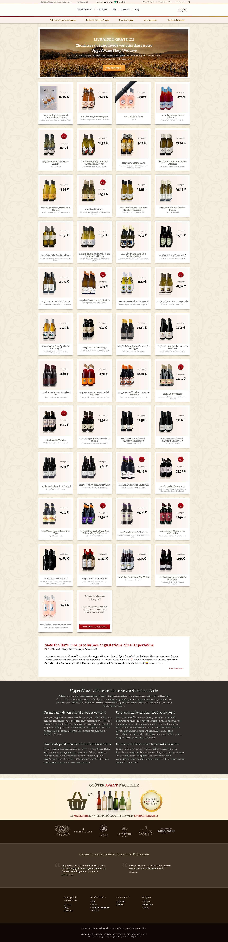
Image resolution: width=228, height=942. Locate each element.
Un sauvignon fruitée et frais (172, 304)
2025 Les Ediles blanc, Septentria (95, 300)
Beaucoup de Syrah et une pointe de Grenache (172, 398)
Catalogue (102, 9)
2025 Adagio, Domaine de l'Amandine (172, 116)
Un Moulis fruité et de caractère (55, 443)
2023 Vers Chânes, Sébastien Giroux (172, 209)
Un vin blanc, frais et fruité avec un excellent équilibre (133, 167)
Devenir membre (165, 2)
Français (179, 2)
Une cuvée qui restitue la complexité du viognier (95, 213)
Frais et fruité (55, 166)
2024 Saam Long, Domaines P (172, 255)
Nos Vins (68, 911)
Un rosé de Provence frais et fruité (56, 628)
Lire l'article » (176, 668)
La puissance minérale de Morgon (94, 487)
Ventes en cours (84, 9)
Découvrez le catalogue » (94, 627)
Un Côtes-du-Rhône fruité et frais (172, 351)
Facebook (120, 901)
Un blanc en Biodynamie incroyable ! (56, 212)
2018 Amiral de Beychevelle (172, 486)
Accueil (68, 905)
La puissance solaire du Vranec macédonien (94, 582)
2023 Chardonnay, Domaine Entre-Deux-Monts (95, 162)
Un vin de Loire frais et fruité (55, 397)
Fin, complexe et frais (94, 536)
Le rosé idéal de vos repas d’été (172, 120)
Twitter (119, 904)
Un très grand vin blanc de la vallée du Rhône (94, 260)
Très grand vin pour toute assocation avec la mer (56, 259)
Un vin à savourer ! (172, 443)
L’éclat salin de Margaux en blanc (172, 258)
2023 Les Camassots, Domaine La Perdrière (172, 347)
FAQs (92, 901)
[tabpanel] (114, 53)
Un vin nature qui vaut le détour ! (95, 443)
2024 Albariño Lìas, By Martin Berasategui (56, 347)
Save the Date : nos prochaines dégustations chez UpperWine (99, 645)
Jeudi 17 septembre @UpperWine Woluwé (55, 120)
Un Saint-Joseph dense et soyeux (133, 487)
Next (181, 53)
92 (102, 274)
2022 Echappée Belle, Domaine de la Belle (94, 440)
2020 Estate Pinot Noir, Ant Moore (133, 577)
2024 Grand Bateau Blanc (133, 163)
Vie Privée (94, 910)
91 (141, 459)
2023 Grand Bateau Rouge (94, 348)
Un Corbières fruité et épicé (133, 351)
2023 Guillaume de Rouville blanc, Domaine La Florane (94, 255)
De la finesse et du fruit (133, 580)
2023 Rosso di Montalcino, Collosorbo (172, 532)
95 (180, 274)
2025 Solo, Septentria (94, 209)
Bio (114, 9)
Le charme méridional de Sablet (172, 166)
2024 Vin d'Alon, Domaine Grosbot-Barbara (133, 255)
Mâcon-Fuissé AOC (172, 212)
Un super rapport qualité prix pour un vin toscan (133, 536)
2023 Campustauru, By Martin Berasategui (172, 578)
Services (125, 9)
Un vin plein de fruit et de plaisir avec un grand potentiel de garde (55, 582)
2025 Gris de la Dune (133, 117)
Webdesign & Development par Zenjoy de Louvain (106, 937)
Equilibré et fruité (56, 536)
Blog (137, 9)
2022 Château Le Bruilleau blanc (55, 255)
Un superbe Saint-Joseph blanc (94, 303)
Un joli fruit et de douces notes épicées (94, 351)
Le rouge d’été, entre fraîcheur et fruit (94, 397)
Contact (93, 904)
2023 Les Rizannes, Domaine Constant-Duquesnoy (133, 209)
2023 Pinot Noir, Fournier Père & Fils (56, 393)
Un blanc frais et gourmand (133, 212)
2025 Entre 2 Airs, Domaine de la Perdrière (94, 393)
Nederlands (147, 904)
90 (63, 136)
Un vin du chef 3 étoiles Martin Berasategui (55, 352)
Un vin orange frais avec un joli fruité (94, 120)
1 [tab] (113, 77)
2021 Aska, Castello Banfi (55, 578)
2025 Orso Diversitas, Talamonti (133, 301)
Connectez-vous (149, 2)
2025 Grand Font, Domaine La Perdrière (172, 162)
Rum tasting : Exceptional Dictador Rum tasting (56, 116)
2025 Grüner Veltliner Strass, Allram (55, 162)
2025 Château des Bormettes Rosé (55, 625)
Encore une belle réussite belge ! (94, 166)
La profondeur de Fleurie (55, 489)
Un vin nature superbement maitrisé (133, 397)
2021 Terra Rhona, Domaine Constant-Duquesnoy (133, 440)
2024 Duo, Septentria (172, 394)
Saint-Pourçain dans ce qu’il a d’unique (133, 259)
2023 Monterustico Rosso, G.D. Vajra (56, 532)
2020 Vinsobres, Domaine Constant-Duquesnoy (172, 440)
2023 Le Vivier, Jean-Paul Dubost (56, 486)
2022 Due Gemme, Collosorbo (133, 532)
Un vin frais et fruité (133, 443)
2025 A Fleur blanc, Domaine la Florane (55, 209)
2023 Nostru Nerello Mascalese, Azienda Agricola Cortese (94, 532)
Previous (47, 53)
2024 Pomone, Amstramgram (94, 117)
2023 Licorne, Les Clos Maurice (55, 301)
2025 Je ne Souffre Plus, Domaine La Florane (133, 393)
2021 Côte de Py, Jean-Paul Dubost (94, 485)
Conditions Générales (100, 907)
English (145, 907)
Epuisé (133, 120)
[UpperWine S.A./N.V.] (53, 10)
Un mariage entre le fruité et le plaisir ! (133, 304)
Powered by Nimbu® (133, 937)
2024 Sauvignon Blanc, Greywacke (172, 301)
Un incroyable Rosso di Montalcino (172, 536)
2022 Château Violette (56, 440)
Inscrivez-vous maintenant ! (114, 56)
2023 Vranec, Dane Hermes (94, 578)
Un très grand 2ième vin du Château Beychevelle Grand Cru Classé (172, 490)
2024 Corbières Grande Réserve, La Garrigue (133, 347)
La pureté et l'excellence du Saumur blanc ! (56, 305)
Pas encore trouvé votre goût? (94, 597)
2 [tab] (115, 77)
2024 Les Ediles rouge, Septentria (133, 485)
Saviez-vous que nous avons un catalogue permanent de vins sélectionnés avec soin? (94, 609)
